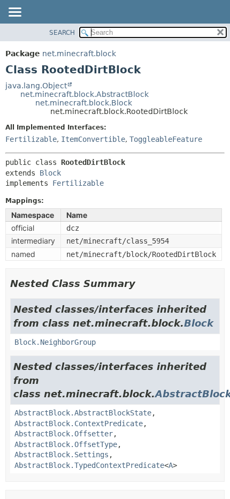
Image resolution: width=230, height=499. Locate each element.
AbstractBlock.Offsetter (63, 433)
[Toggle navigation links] (14, 12)
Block (50, 173)
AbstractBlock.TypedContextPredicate (89, 465)
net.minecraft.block (79, 53)
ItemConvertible (93, 139)
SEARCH (62, 32)
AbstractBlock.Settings (61, 454)
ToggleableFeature (165, 139)
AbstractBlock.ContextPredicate (78, 423)
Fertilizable (31, 139)
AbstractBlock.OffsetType (65, 444)
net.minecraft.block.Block (83, 103)
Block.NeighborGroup (55, 342)
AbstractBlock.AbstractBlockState (82, 413)
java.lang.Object (36, 85)
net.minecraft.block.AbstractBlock (84, 94)
